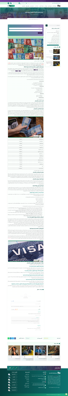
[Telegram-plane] (30, 3)
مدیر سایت (35, 318)
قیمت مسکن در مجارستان (56, 35)
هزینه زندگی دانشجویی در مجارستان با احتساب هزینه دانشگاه (53, 33)
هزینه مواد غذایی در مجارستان (55, 36)
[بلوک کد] (19, 306)
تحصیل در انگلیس (26, 385)
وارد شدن (12, 301)
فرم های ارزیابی (32, 6)
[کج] (13, 306)
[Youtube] (26, 3)
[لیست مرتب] (16, 306)
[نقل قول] (18, 306)
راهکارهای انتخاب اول (55, 375)
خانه (39, 19)
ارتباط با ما (27, 379)
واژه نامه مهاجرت (26, 376)
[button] (46, 28)
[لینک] (20, 306)
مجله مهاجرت (23, 6)
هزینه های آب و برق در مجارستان (55, 39)
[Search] (8, 3)
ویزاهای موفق (27, 6)
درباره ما (28, 381)
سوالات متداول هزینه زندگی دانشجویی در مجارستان (53, 45)
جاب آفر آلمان (27, 383)
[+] (22, 306)
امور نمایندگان (27, 377)
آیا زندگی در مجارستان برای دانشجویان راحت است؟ (53, 42)
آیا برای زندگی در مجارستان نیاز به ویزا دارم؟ (54, 43)
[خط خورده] (15, 306)
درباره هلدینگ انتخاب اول (53, 373)
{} (21, 306)
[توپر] (11, 306)
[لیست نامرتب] (17, 306)
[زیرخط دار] (14, 306)
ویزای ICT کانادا (27, 387)
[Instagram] (28, 3)
